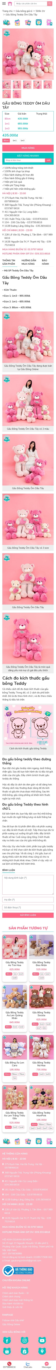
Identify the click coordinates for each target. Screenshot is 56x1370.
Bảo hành (45, 262)
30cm (7, 1074)
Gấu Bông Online (11, 1324)
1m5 (48, 1074)
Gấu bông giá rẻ (24, 11)
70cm (21, 1074)
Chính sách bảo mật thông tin (17, 1300)
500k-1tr (40, 11)
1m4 (41, 978)
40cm (34, 1124)
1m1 (14, 140)
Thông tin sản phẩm (8, 262)
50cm (14, 1074)
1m (15, 974)
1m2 (47, 974)
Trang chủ (7, 11)
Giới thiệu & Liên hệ (12, 1307)
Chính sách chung (11, 1296)
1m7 (39, 1028)
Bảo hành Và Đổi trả (12, 1303)
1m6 (14, 978)
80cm (6, 140)
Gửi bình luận (28, 915)
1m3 (22, 140)
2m (44, 1028)
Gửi (48, 160)
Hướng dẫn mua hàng (29, 262)
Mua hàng (28, 148)
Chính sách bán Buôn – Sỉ (15, 1293)
